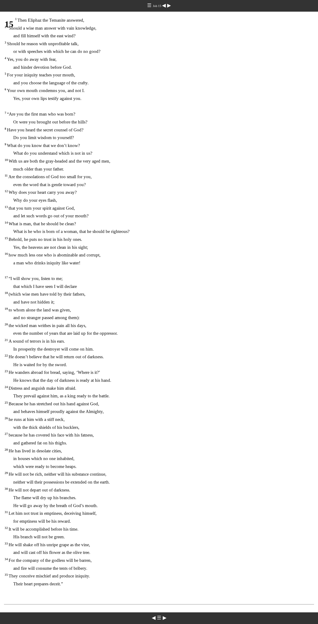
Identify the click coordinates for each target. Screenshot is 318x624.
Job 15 (157, 6)
